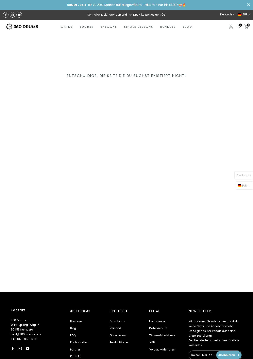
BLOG (187, 27)
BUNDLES (168, 27)
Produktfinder (119, 342)
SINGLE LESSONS (138, 27)
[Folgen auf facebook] (5, 15)
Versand (115, 328)
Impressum (157, 321)
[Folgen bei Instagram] (12, 15)
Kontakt (75, 356)
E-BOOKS (109, 27)
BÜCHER (87, 27)
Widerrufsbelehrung (163, 335)
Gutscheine (118, 335)
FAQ (73, 335)
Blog (73, 328)
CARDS (67, 27)
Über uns (76, 321)
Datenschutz (158, 328)
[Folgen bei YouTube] (19, 15)
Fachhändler (78, 342)
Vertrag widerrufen (162, 349)
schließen (4, 4)
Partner (75, 349)
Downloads (117, 321)
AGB (152, 342)
